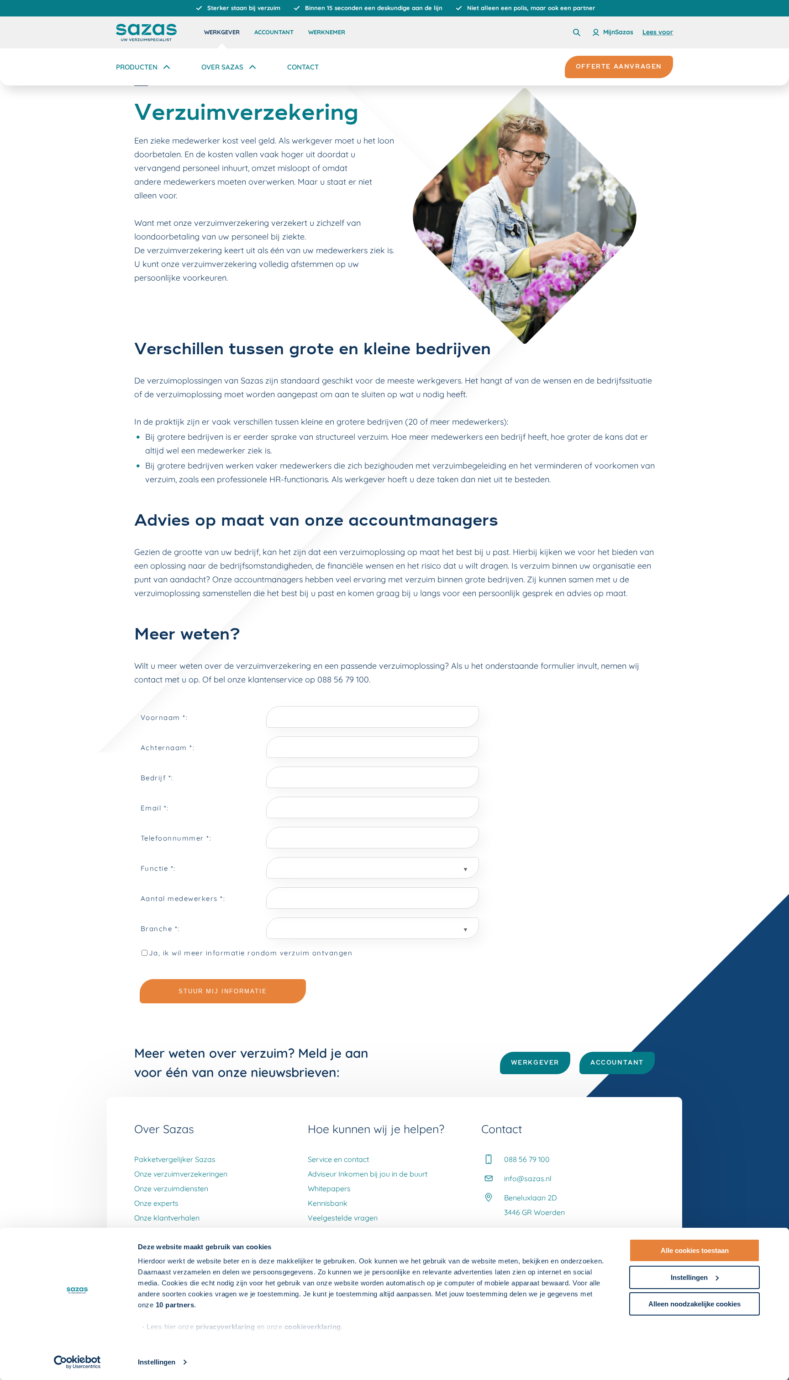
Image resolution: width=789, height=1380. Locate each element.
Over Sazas (222, 67)
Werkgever (222, 32)
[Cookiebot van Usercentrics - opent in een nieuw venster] (77, 1362)
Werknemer (326, 32)
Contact (303, 67)
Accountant (274, 32)
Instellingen (156, 1362)
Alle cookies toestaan (695, 1250)
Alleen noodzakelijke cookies (694, 1304)
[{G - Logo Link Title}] (146, 32)
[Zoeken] (576, 32)
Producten (137, 67)
